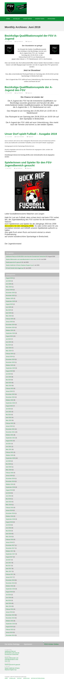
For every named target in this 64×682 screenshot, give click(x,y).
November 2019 (10, 481)
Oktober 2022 (9, 400)
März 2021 (9, 449)
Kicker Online (53, 644)
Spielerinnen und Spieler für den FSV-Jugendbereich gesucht (28, 164)
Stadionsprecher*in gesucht (13, 262)
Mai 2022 (8, 414)
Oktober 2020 (9, 455)
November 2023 (10, 362)
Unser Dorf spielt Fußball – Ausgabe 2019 (31, 133)
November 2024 (10, 327)
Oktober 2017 (9, 551)
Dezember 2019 (10, 478)
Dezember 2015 (10, 615)
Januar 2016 (9, 612)
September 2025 (10, 301)
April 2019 (9, 501)
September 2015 (10, 623)
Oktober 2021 (9, 435)
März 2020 (9, 469)
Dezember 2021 (10, 429)
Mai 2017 (8, 565)
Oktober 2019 (9, 484)
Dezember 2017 (10, 545)
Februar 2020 (9, 472)
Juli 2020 (8, 461)
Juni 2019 (8, 496)
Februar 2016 (9, 609)
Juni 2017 (8, 562)
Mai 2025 (8, 310)
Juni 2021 (8, 446)
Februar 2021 (9, 452)
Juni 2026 (8, 284)
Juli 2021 (8, 443)
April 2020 (9, 467)
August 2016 (9, 591)
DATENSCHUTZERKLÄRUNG (38, 678)
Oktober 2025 (9, 298)
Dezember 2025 (10, 292)
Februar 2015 (9, 629)
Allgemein (29, 41)
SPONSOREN (51, 18)
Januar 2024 (9, 356)
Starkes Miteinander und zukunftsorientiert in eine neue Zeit (22, 259)
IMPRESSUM (26, 678)
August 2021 (9, 440)
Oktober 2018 (9, 516)
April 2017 (9, 568)
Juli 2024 (8, 339)
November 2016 (10, 583)
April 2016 (9, 603)
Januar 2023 (9, 391)
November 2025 (10, 295)
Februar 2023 (9, 388)
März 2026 (9, 286)
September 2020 (10, 458)
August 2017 (9, 557)
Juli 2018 (8, 525)
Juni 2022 (8, 411)
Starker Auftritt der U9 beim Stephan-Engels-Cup (19, 265)
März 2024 (9, 350)
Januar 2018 (9, 542)
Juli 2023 (8, 374)
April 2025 (9, 313)
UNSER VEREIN (27, 18)
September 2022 (10, 403)
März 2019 (9, 504)
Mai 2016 (8, 600)
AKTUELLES (16, 18)
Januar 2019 (9, 510)
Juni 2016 (8, 597)
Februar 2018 (9, 539)
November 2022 (10, 397)
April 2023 (9, 382)
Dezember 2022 (10, 394)
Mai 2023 (8, 379)
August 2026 (9, 278)
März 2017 (9, 571)
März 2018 (9, 536)
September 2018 (10, 519)
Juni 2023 (8, 377)
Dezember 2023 (10, 359)
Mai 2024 (8, 345)
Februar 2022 (9, 423)
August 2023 (9, 371)
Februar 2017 (9, 574)
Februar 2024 (9, 353)
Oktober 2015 (9, 620)
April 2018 (9, 533)
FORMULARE (12, 678)
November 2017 (10, 548)
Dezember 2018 (10, 513)
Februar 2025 (9, 318)
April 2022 (9, 417)
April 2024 (9, 347)
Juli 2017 (8, 559)
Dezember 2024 (10, 324)
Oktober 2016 (9, 586)
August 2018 (9, 522)
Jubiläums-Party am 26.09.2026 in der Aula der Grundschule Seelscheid (26, 256)
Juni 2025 (8, 307)
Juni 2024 (8, 342)
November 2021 (10, 432)
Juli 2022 (8, 408)
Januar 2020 (9, 475)
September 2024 (10, 333)
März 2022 (9, 420)
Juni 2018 (8, 528)
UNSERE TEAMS (39, 18)
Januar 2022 (9, 426)
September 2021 (10, 437)
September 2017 (10, 554)
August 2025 (9, 304)
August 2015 (9, 626)
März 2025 (9, 316)
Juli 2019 (8, 493)
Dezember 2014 (10, 635)
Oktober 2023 (9, 365)
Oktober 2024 (9, 330)
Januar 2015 (9, 632)
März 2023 (9, 385)
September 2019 (10, 487)
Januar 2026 (9, 289)
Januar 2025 (9, 321)
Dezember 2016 (10, 580)
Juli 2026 (8, 281)
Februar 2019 (9, 507)
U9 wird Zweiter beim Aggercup (14, 268)
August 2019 (9, 490)
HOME (8, 18)
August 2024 (9, 336)
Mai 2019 (8, 498)
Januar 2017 (9, 577)
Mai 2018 (8, 530)
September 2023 (10, 368)
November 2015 (10, 618)
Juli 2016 (8, 594)
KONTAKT (19, 678)
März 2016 (9, 606)
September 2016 (10, 589)
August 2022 (9, 406)
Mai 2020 (8, 464)
